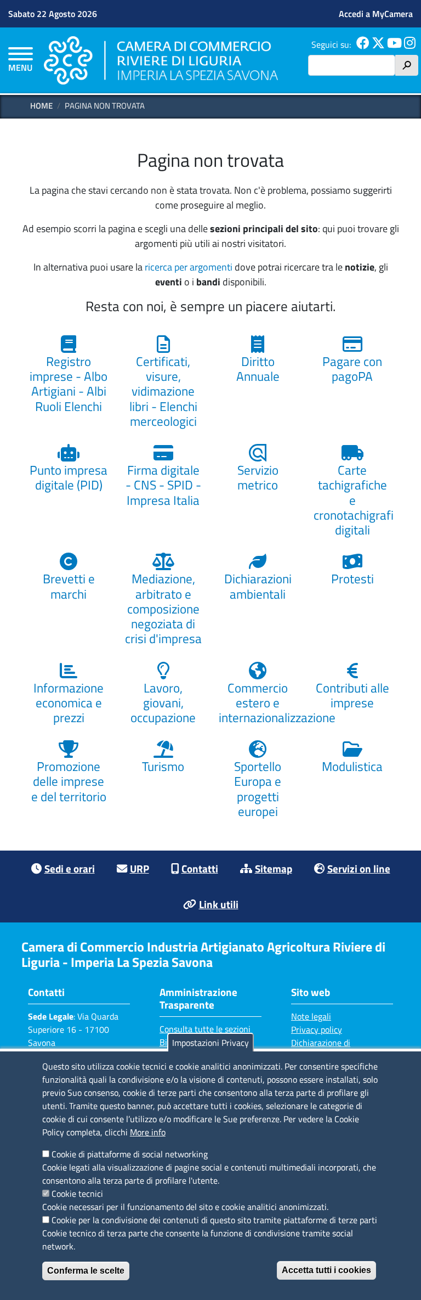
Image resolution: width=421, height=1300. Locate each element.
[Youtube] (394, 44)
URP (139, 868)
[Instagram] (410, 44)
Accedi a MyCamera (376, 13)
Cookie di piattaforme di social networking (130, 1154)
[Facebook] (362, 44)
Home (41, 105)
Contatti (199, 868)
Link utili (218, 904)
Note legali (311, 1016)
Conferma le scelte (85, 1270)
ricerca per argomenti (188, 267)
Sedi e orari (69, 868)
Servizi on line (358, 868)
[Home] (161, 60)
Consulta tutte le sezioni (205, 1029)
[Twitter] (378, 44)
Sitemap (273, 868)
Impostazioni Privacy (210, 1042)
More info (148, 1132)
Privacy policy (316, 1029)
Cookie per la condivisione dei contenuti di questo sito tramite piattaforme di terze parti (214, 1219)
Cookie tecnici (77, 1193)
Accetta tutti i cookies (326, 1270)
